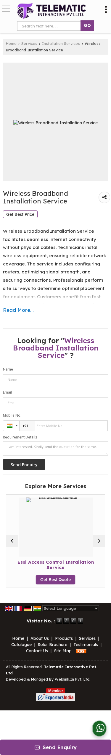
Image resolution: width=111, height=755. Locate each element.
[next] (99, 541)
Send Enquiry (59, 747)
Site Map (63, 650)
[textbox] (50, 26)
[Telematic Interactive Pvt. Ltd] (52, 11)
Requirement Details (20, 437)
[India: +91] (11, 425)
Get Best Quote (55, 579)
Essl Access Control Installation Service (55, 564)
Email (7, 392)
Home (11, 43)
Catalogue (21, 644)
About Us (39, 638)
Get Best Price (20, 214)
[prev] (12, 541)
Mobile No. (12, 415)
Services (29, 43)
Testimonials (85, 644)
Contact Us (37, 650)
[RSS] (81, 650)
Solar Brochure (52, 644)
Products (64, 638)
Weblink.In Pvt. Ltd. (72, 679)
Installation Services (61, 43)
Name (8, 369)
